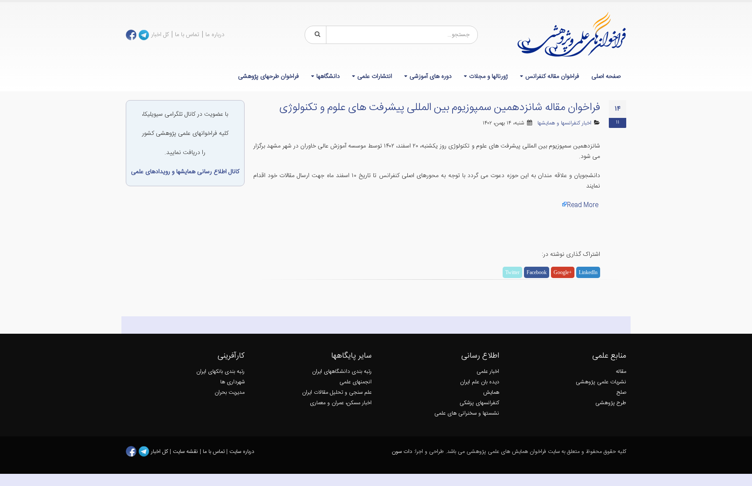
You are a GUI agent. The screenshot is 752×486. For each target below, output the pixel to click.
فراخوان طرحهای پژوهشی (268, 76)
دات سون (402, 451)
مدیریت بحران (230, 392)
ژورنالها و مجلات (488, 76)
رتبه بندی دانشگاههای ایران (342, 371)
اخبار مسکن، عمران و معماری (341, 403)
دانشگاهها (328, 76)
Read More (582, 205)
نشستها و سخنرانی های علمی (466, 413)
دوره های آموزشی (431, 76)
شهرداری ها (232, 382)
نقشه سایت (186, 451)
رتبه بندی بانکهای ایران (220, 371)
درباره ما (215, 35)
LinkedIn (588, 272)
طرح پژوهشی (610, 403)
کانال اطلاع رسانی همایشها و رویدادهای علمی (185, 172)
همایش (491, 392)
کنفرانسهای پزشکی (479, 403)
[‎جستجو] (316, 35)
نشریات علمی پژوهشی (601, 382)
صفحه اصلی (606, 76)
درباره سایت (241, 451)
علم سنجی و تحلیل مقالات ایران (337, 392)
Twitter (512, 272)
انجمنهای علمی (355, 382)
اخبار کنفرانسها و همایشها (564, 123)
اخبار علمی (488, 371)
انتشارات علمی (374, 76)
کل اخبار (160, 35)
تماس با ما (187, 35)
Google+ (563, 272)
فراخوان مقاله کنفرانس (552, 76)
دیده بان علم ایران (479, 382)
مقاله (621, 371)
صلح (621, 392)
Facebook (537, 272)
